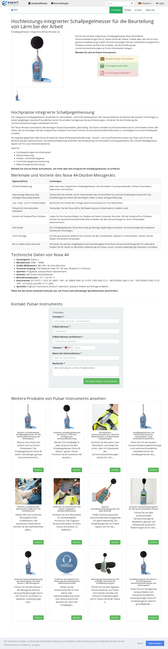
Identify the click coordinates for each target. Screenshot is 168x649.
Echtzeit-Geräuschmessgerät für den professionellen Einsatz (143, 508)
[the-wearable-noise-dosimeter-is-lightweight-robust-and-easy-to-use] (67, 491)
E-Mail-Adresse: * (61, 326)
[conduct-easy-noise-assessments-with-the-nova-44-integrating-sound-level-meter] (37, 60)
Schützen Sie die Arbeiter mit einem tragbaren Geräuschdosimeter (67, 509)
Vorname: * (58, 316)
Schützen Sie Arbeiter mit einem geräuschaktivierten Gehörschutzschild (67, 581)
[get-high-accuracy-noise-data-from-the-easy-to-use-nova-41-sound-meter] (144, 564)
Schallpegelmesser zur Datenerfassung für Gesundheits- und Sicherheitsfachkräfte (143, 435)
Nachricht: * (58, 363)
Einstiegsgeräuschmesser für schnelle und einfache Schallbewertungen (105, 581)
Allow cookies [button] (155, 643)
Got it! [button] (140, 643)
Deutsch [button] (146, 3)
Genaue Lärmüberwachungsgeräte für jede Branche (105, 509)
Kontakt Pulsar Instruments (101, 381)
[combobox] (68, 348)
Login (161, 3)
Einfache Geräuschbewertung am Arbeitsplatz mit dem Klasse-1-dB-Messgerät (28, 581)
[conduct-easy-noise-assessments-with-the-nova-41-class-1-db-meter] (28, 564)
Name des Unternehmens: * (67, 353)
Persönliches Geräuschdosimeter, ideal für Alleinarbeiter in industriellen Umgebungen (105, 435)
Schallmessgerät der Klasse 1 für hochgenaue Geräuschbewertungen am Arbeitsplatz (144, 582)
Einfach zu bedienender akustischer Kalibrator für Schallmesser (28, 509)
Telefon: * (57, 347)
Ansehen (38, 470)
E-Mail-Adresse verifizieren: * (67, 336)
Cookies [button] (36, 645)
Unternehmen (38, 3)
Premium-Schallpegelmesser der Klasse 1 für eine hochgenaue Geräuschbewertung (66, 435)
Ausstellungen (61, 3)
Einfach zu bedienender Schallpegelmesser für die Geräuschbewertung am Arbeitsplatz (28, 435)
